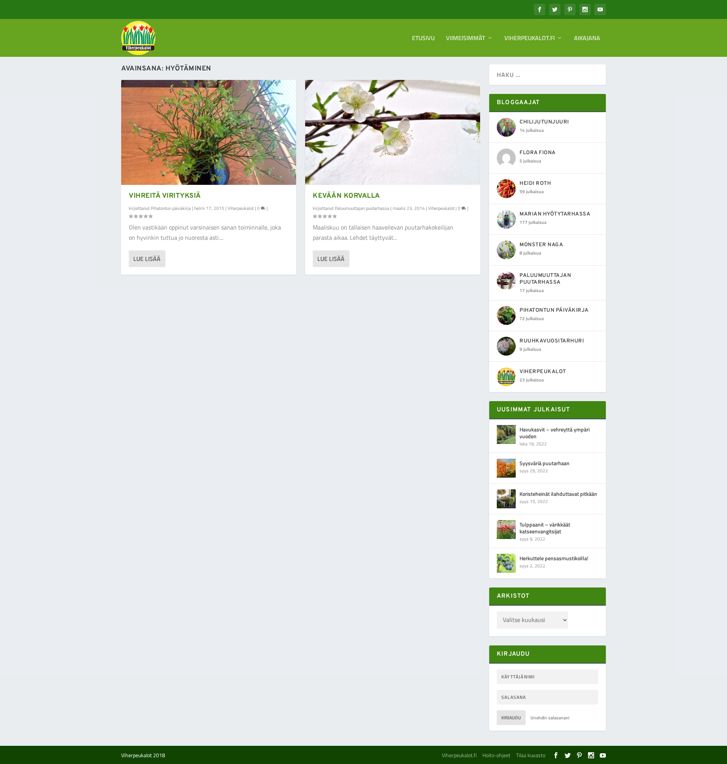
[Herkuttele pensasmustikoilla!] (506, 563)
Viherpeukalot (241, 208)
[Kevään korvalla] (392, 132)
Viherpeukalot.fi (529, 38)
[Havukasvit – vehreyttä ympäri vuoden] (506, 434)
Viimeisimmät (465, 38)
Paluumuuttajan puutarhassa (362, 208)
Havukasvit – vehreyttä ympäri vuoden (555, 432)
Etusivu (423, 38)
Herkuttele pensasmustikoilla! (554, 558)
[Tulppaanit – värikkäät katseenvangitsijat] (506, 529)
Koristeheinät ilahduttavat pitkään (558, 494)
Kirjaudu (511, 717)
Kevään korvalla (346, 196)
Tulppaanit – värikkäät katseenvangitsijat (545, 527)
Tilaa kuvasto (530, 755)
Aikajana (587, 38)
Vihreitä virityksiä (165, 196)
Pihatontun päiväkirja (171, 208)
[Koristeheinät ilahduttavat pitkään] (506, 498)
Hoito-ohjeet (496, 755)
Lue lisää (147, 258)
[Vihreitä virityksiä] (208, 132)
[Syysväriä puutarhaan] (506, 468)
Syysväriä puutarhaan (544, 463)
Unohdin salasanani (549, 717)
